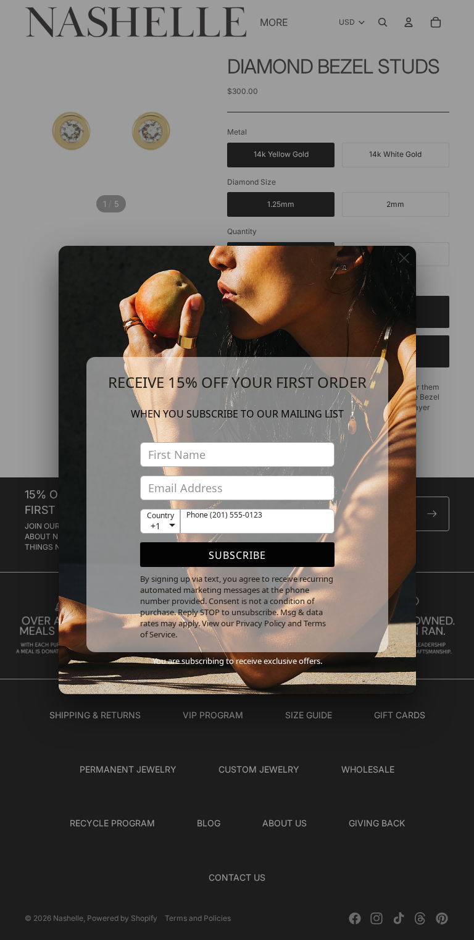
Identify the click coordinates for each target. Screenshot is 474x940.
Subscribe (237, 555)
